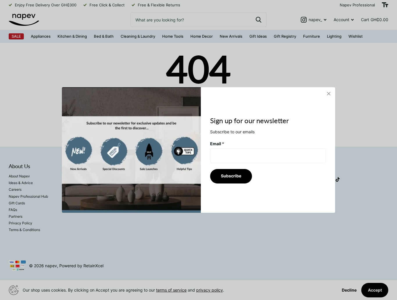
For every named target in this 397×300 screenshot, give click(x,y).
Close (328, 93)
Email (217, 143)
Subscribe (231, 175)
